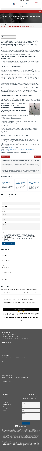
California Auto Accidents (6, 260)
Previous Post (5, 156)
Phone (4, 211)
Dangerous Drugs (5, 267)
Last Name (5, 206)
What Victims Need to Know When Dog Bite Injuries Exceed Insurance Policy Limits (19, 292)
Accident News (5, 253)
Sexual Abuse (4, 279)
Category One (4, 262)
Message (4, 222)
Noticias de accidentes (6, 272)
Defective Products (5, 269)
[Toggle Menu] (40, 11)
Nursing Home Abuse (6, 274)
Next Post (37, 156)
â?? (22, 320)
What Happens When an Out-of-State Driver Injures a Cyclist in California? (17, 296)
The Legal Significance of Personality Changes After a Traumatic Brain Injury (18, 299)
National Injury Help (16, 447)
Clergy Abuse (4, 265)
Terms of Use (22, 447)
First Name (5, 201)
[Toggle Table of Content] (13, 37)
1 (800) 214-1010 (27, 0)
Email (3, 216)
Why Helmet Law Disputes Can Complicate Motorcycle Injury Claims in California (19, 289)
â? (20, 320)
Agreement (5, 232)
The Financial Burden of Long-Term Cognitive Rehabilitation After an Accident (18, 302)
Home (2, 24)
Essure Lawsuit (12, 147)
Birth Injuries (4, 255)
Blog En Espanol (5, 257)
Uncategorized (5, 282)
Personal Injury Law (5, 277)
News (6, 24)
